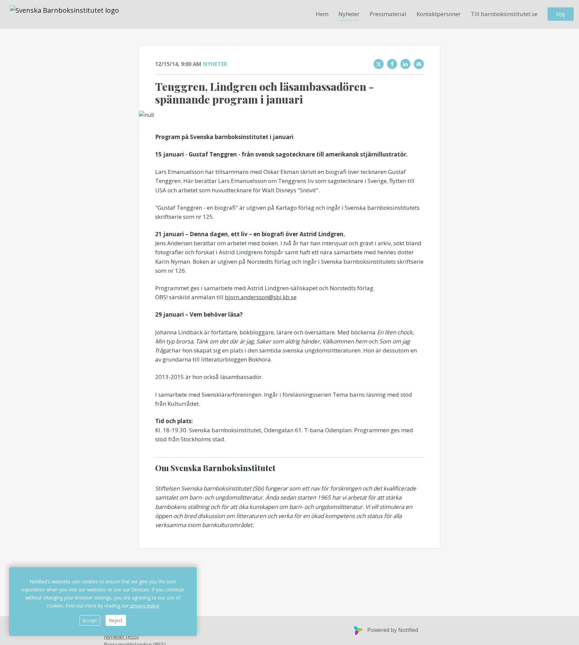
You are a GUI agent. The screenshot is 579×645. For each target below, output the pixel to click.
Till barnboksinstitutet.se (504, 14)
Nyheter (349, 14)
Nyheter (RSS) (121, 636)
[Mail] (419, 64)
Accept (89, 620)
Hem (322, 14)
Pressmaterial (388, 14)
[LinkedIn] (405, 64)
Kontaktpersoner (438, 14)
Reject (116, 620)
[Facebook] (392, 64)
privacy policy (144, 605)
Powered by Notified (392, 630)
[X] (379, 64)
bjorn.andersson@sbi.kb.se (261, 297)
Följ (560, 14)
